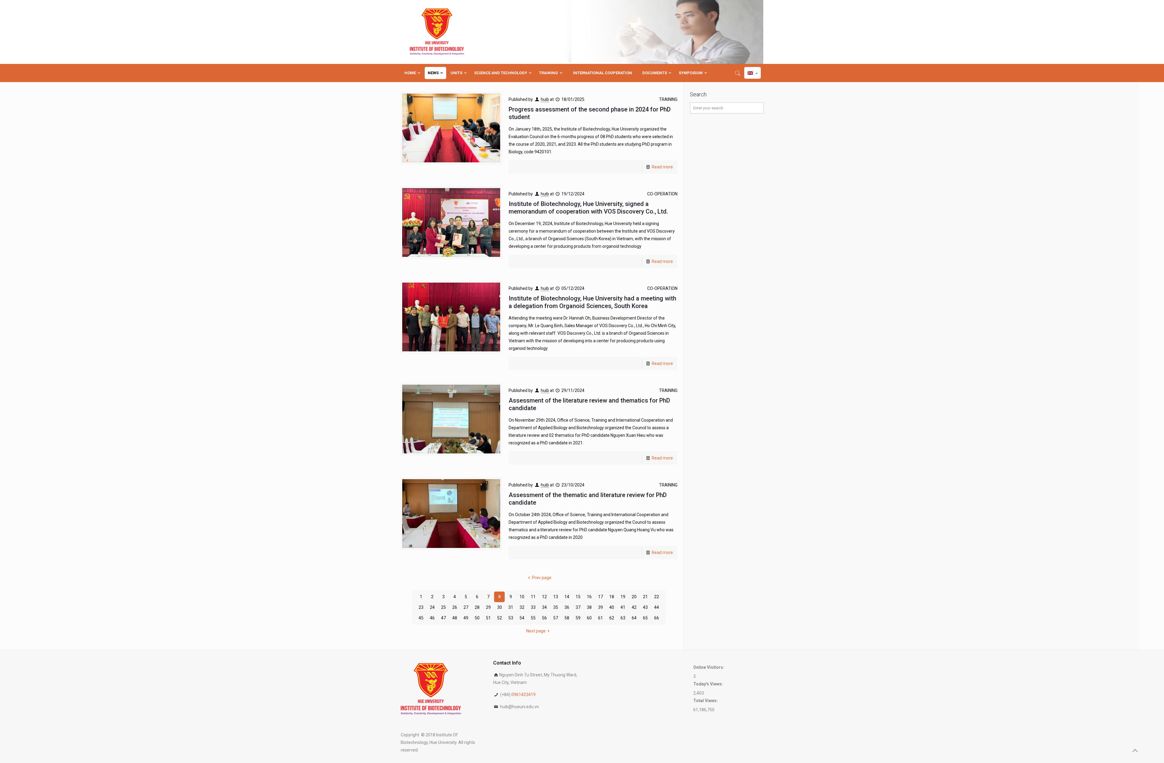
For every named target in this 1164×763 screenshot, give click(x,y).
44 (656, 607)
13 (555, 596)
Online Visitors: (709, 667)
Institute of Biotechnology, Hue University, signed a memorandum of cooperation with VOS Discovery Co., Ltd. (588, 207)
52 (499, 617)
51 (488, 617)
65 (645, 617)
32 (522, 607)
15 (578, 596)
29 (488, 607)
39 (600, 607)
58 (566, 617)
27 (465, 607)
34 (544, 607)
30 (499, 607)
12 (544, 596)
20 (634, 596)
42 (634, 607)
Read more (662, 166)
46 (432, 617)
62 (611, 617)
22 (656, 596)
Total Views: (706, 700)
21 (645, 596)
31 (510, 607)
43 (645, 607)
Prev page (541, 577)
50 (477, 617)
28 (477, 607)
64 (634, 617)
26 (454, 607)
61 (600, 617)
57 (555, 617)
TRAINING (668, 99)
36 (566, 607)
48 (454, 617)
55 (533, 617)
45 (421, 617)
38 (589, 607)
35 (555, 607)
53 (510, 617)
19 (622, 596)
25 (443, 607)
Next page (536, 631)
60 (589, 617)
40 (611, 607)
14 (566, 596)
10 (522, 596)
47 (443, 617)
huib (545, 99)
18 (611, 596)
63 (622, 617)
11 (533, 596)
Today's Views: (708, 684)
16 (589, 596)
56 (544, 617)
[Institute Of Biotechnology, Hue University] (437, 32)
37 (578, 607)
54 (522, 617)
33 (533, 607)
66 (656, 617)
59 (578, 617)
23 (421, 607)
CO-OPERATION (662, 193)
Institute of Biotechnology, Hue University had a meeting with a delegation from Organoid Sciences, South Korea (592, 302)
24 (432, 607)
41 (622, 607)
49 (465, 617)
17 (600, 596)
